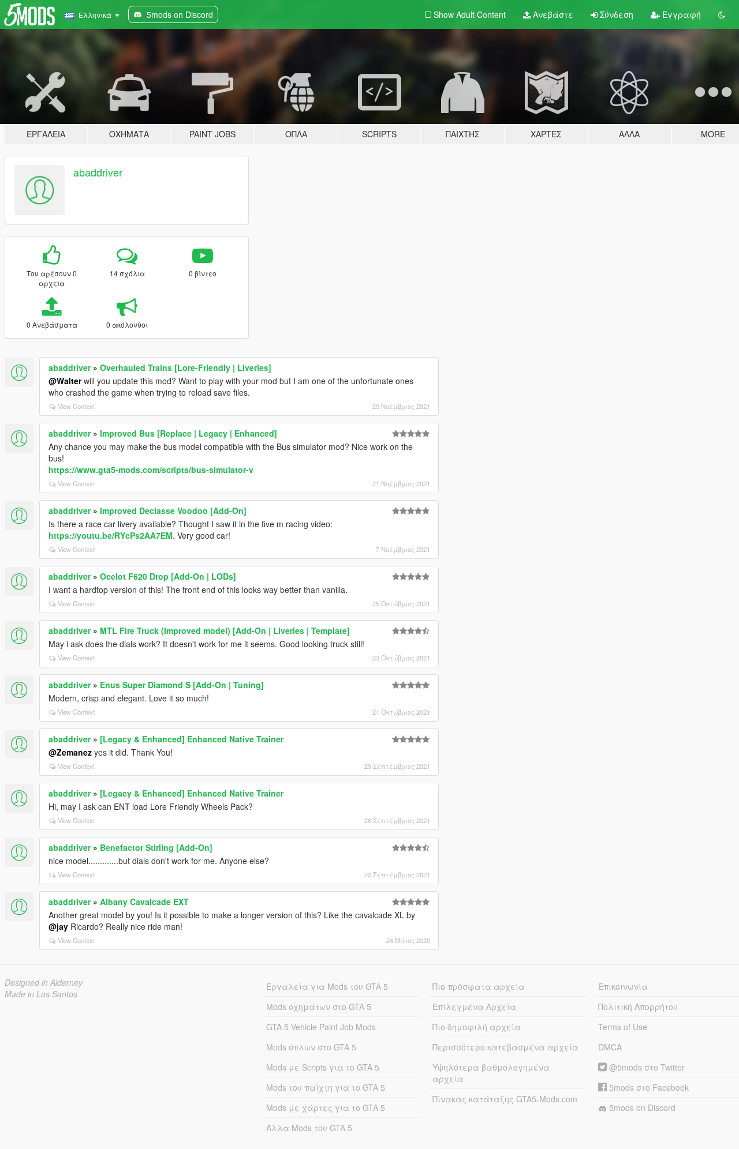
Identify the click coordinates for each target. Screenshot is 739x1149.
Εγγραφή (680, 14)
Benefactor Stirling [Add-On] (156, 847)
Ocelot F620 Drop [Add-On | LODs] (168, 576)
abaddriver (97, 171)
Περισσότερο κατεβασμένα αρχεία (505, 1047)
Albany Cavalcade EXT (144, 901)
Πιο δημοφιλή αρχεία (476, 1026)
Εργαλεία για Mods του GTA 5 (327, 986)
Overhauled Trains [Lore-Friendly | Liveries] (185, 367)
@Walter (64, 380)
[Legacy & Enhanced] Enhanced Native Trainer (191, 739)
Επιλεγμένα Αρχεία (474, 1006)
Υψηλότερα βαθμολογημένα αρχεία (491, 1072)
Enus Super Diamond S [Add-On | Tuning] (182, 684)
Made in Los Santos (41, 994)
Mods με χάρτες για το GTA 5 (325, 1107)
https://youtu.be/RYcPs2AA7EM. (111, 535)
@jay (58, 926)
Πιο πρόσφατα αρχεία (478, 986)
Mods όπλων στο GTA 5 (311, 1047)
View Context (76, 406)
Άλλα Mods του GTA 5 (309, 1127)
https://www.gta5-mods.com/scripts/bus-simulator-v (150, 469)
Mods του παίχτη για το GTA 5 (325, 1087)
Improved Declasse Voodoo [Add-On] (173, 510)
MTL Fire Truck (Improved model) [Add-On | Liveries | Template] (225, 630)
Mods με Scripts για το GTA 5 (322, 1067)
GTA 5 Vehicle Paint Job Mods (321, 1026)
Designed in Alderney (44, 982)
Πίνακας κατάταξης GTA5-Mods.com (504, 1099)
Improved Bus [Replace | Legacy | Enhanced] (188, 433)
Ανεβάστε (552, 14)
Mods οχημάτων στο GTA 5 (318, 1006)
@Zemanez (70, 752)
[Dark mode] (722, 14)
